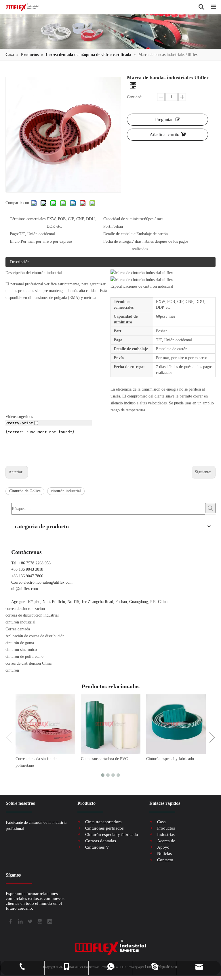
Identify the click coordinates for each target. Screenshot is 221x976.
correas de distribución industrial (32, 615)
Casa (161, 821)
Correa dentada (17, 629)
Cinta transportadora (103, 821)
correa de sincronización (25, 608)
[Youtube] (39, 921)
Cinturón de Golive (25, 491)
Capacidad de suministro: (123, 219)
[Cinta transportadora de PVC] (110, 724)
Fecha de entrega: (117, 241)
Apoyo (163, 847)
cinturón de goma (19, 643)
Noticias (164, 853)
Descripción (19, 262)
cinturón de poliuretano (24, 656)
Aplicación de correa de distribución (34, 636)
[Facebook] (10, 921)
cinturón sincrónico (21, 649)
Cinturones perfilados (104, 828)
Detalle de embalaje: (119, 234)
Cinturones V (97, 847)
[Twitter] (29, 921)
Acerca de (166, 841)
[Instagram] (49, 921)
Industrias (166, 834)
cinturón (12, 670)
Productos (166, 828)
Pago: (14, 234)
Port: (107, 226)
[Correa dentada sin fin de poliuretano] (45, 724)
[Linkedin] (20, 921)
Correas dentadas (100, 841)
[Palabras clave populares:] (210, 508)
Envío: (15, 241)
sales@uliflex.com (58, 582)
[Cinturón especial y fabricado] (176, 724)
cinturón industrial (66, 491)
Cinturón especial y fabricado (170, 759)
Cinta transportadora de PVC (104, 759)
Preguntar (164, 119)
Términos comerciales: (28, 219)
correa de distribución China (28, 663)
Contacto (165, 860)
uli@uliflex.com (24, 589)
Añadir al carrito (164, 134)
